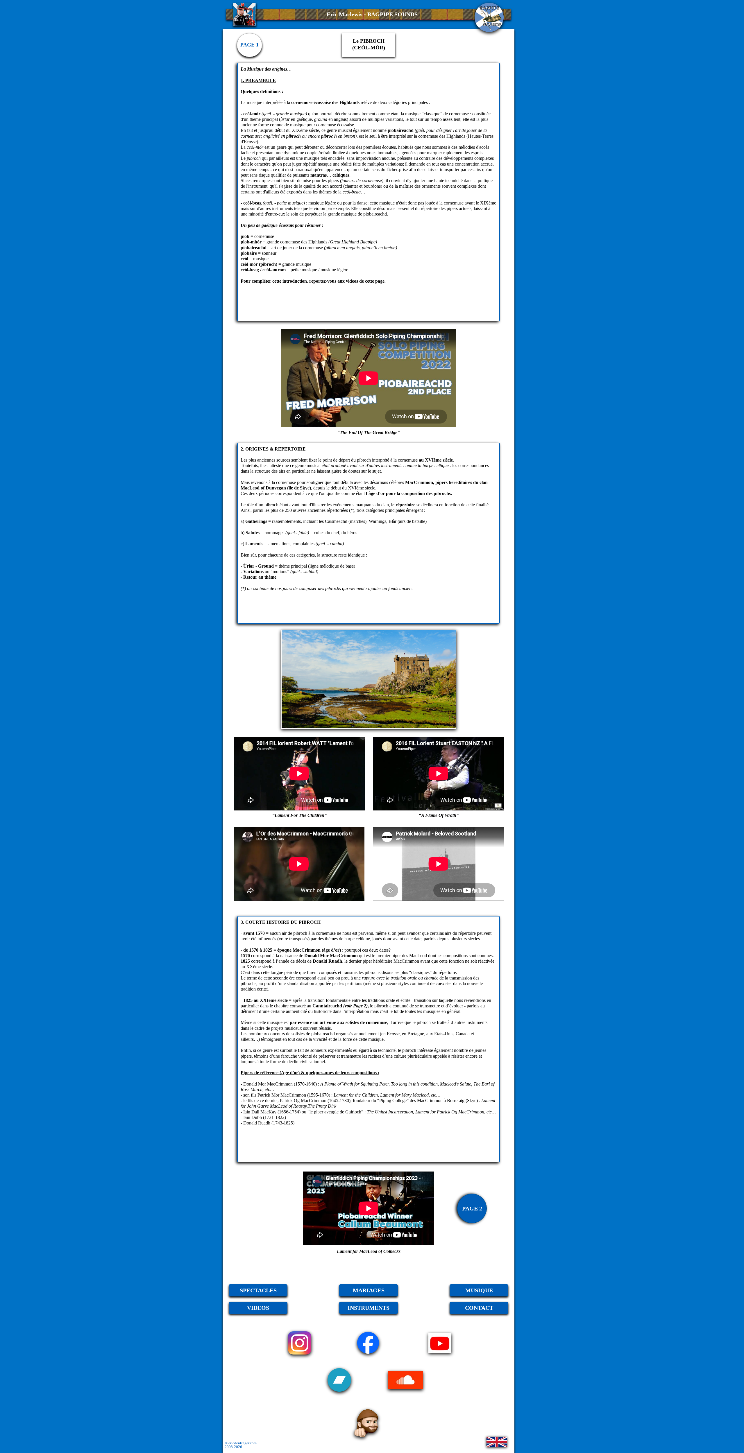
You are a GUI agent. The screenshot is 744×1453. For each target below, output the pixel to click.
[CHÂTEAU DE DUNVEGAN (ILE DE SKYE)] (369, 679)
